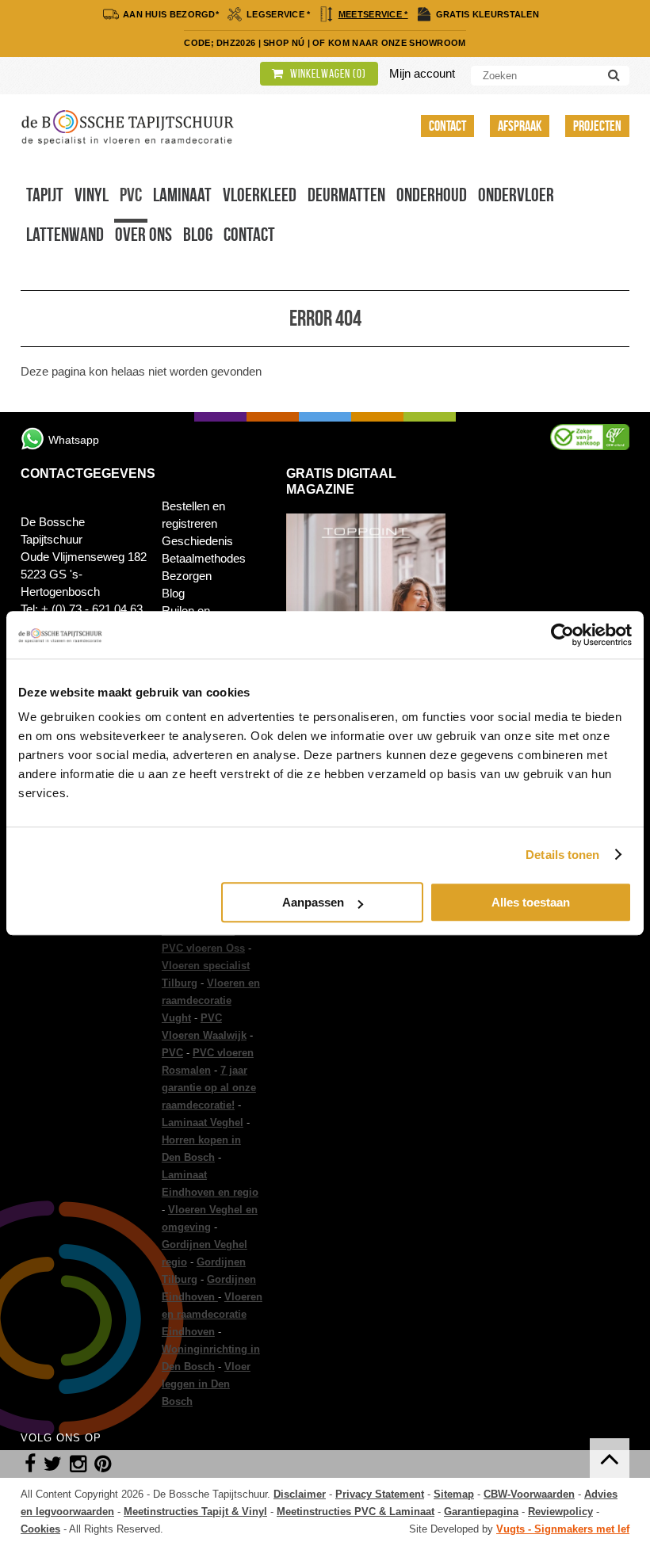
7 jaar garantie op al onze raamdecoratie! (209, 1087)
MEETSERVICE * (373, 14)
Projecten (597, 126)
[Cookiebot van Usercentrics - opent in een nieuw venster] (562, 635)
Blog (197, 234)
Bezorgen (187, 575)
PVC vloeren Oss (203, 948)
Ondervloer (516, 195)
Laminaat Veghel (202, 1122)
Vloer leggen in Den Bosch (206, 1384)
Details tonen (562, 854)
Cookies (40, 1529)
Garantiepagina (481, 1511)
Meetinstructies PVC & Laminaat (355, 1511)
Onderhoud (431, 195)
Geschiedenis (197, 541)
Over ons (143, 234)
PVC (172, 1053)
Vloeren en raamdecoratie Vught (211, 1000)
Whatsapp (73, 439)
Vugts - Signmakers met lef (562, 1529)
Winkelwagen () (327, 73)
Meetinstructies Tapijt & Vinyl (195, 1511)
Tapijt (44, 195)
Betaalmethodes (204, 558)
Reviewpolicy (560, 1511)
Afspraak (519, 126)
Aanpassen (313, 902)
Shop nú (283, 43)
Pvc (131, 195)
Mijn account (422, 73)
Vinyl (92, 195)
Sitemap (454, 1494)
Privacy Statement (379, 1494)
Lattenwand (65, 234)
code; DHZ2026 (219, 43)
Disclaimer (299, 1494)
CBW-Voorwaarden (529, 1494)
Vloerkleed (259, 195)
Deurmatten (346, 195)
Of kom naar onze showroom (389, 43)
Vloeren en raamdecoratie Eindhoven (212, 1314)
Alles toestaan (530, 902)
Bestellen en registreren (193, 514)
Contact (447, 126)
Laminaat (182, 195)
